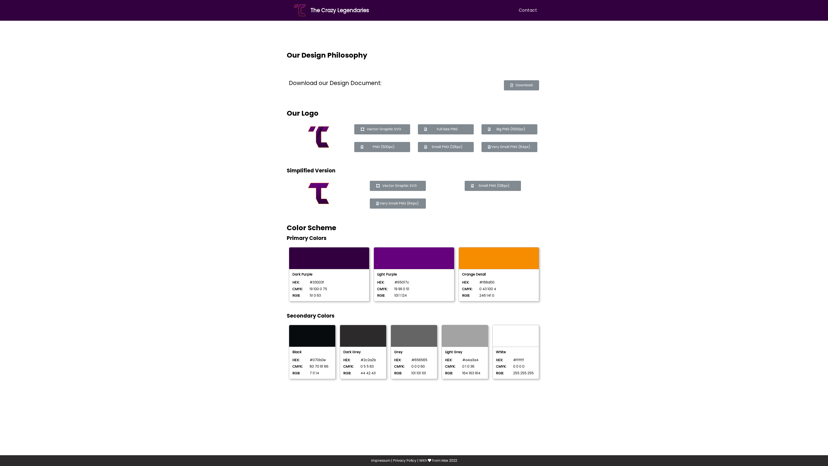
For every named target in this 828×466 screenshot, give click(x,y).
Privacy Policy (404, 460)
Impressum (380, 460)
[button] (521, 85)
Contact (528, 10)
